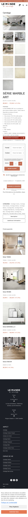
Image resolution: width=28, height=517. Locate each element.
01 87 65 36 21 (14, 399)
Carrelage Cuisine (15, 204)
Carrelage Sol (18, 211)
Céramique (5, 106)
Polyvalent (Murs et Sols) (15, 213)
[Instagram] (14, 480)
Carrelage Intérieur (14, 206)
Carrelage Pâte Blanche (8, 209)
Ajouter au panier (12, 168)
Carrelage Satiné (10, 211)
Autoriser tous (14, 512)
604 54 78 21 (14, 414)
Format (7, 148)
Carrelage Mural (18, 208)
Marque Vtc (6, 213)
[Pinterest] (17, 480)
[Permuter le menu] (26, 5)
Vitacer (23, 213)
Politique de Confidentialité (9, 502)
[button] (23, 5)
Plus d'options (14, 507)
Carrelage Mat (10, 208)
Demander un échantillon (14, 186)
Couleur (7, 153)
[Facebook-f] (11, 480)
